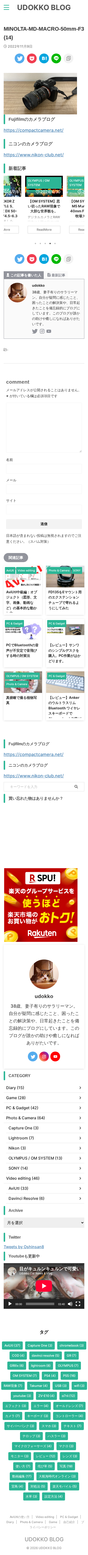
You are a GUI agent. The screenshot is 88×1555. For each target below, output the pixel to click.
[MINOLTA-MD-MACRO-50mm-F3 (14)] (44, 58)
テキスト (72, 1426)
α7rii (68, 1396)
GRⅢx (17, 1365)
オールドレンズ (69, 1406)
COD (18, 1355)
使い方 (23, 1466)
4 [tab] (50, 243)
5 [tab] (55, 243)
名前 (9, 460)
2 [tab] (40, 243)
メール (11, 480)
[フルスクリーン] (78, 1303)
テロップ (31, 1436)
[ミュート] (70, 1303)
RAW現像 (13, 1386)
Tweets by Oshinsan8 (24, 1246)
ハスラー (57, 1436)
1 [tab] (35, 243)
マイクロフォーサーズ (33, 1446)
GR (71, 1355)
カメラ (12, 1416)
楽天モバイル (65, 1486)
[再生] (10, 1303)
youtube (22, 1396)
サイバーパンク (20, 1426)
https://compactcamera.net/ (34, 130)
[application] (44, 1286)
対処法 (38, 1486)
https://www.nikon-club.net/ (34, 154)
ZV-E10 (46, 1396)
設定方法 (53, 1496)
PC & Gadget (69, 1517)
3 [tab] (45, 243)
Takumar (39, 1386)
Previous (8, 205)
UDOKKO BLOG (44, 7)
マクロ (66, 1446)
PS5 (69, 1376)
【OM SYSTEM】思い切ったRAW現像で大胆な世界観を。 (44, 206)
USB (61, 1386)
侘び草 (45, 1466)
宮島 (17, 1486)
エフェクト (15, 1406)
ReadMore (44, 229)
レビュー (45, 1456)
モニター (20, 1456)
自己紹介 (69, 1522)
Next (79, 205)
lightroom (41, 1365)
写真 (66, 1466)
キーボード (37, 1416)
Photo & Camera (31, 1522)
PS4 (50, 1376)
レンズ (70, 1456)
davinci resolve (45, 1355)
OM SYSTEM (25, 1376)
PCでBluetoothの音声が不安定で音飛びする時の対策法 (22, 650)
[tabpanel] (44, 207)
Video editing (45, 1517)
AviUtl (12, 1345)
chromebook (72, 1345)
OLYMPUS (68, 1365)
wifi (79, 1386)
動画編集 (22, 1476)
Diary (10, 1522)
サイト (11, 500)
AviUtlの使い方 (20, 1517)
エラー (40, 1406)
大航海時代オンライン (57, 1476)
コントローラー (69, 1416)
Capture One (40, 1345)
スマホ (49, 1426)
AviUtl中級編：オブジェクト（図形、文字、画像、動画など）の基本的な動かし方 (21, 602)
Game (53, 1522)
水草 (31, 1496)
